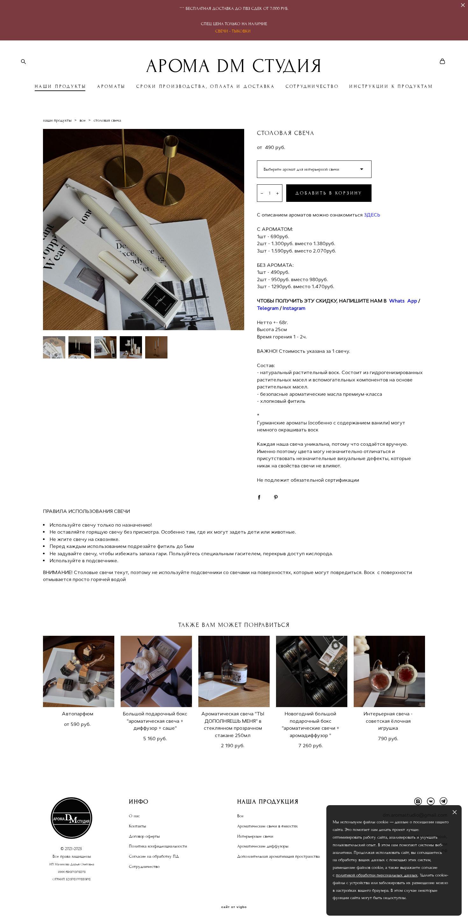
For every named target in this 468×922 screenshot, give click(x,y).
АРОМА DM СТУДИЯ (234, 66)
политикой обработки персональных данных (377, 875)
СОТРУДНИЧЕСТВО (312, 86)
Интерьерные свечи (255, 836)
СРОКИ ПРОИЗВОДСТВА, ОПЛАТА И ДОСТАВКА (205, 86)
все (83, 120)
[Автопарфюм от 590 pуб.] (78, 671)
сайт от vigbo (234, 907)
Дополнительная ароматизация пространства (278, 856)
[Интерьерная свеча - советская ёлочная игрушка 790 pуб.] (389, 671)
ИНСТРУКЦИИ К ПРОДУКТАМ (391, 86)
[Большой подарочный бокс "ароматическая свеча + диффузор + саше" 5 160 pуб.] (156, 671)
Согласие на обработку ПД (154, 856)
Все (240, 816)
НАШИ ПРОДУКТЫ (61, 86)
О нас (134, 816)
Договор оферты (144, 836)
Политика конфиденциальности (158, 846)
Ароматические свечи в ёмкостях (267, 826)
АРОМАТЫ (111, 86)
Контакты (137, 826)
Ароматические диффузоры (262, 846)
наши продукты (57, 120)
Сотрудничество (144, 866)
